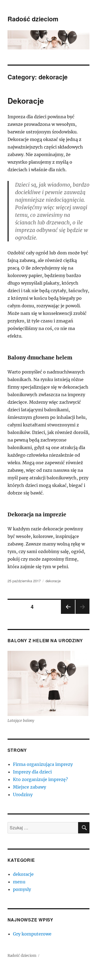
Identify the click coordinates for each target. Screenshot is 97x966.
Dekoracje (26, 100)
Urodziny (23, 794)
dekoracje (53, 580)
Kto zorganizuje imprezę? (40, 779)
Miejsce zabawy (29, 787)
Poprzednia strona (67, 613)
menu (19, 881)
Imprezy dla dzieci (32, 772)
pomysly (22, 889)
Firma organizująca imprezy (43, 764)
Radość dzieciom (33, 18)
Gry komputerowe (32, 934)
